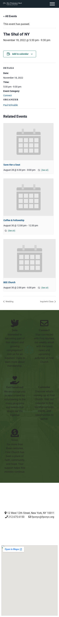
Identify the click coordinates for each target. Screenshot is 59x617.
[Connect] (44, 323)
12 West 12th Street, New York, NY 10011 (30, 513)
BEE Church (9, 282)
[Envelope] (53, 529)
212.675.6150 (16, 516)
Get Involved (14, 387)
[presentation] (28, 141)
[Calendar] (44, 380)
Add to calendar (20, 54)
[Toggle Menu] (52, 3)
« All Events (10, 16)
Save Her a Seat (11, 164)
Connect (7, 95)
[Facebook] (22, 529)
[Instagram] (6, 529)
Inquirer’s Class (47, 301)
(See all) (44, 170)
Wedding (9, 301)
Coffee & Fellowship (13, 220)
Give (15, 440)
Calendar (44, 387)
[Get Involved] (15, 380)
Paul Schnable (10, 105)
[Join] (15, 323)
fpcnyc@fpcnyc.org (43, 516)
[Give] (15, 433)
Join (15, 330)
